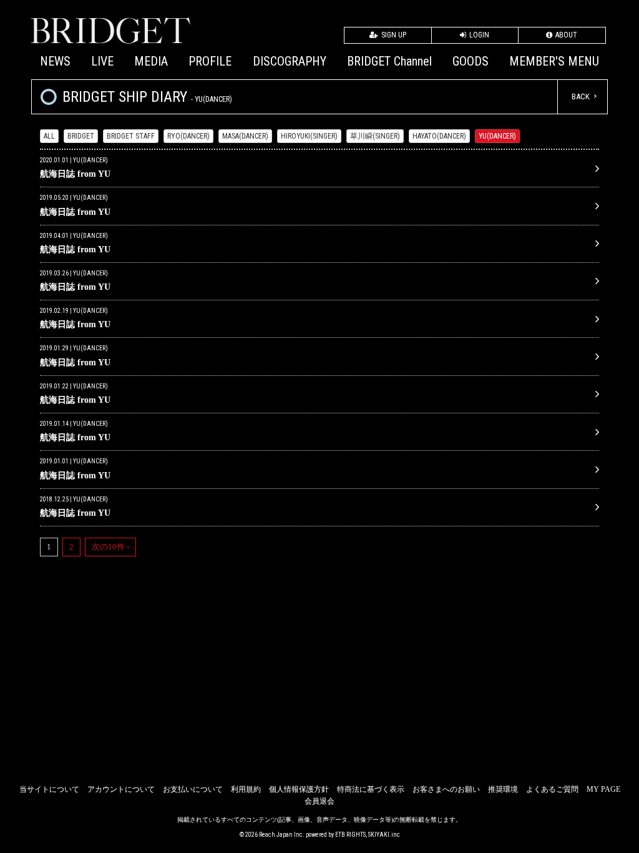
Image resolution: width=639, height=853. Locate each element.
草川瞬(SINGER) (375, 136)
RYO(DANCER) (188, 136)
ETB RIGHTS (350, 834)
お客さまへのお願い (446, 789)
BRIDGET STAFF (131, 136)
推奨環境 (503, 789)
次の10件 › (110, 546)
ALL (49, 136)
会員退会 (319, 801)
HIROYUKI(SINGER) (309, 136)
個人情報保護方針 (299, 789)
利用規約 (246, 789)
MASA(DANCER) (245, 136)
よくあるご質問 (552, 789)
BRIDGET (80, 136)
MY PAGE (603, 789)
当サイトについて (49, 789)
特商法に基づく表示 (370, 789)
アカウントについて (121, 789)
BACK (581, 96)
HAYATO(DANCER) (439, 136)
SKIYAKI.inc (384, 834)
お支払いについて (193, 789)
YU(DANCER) (497, 136)
